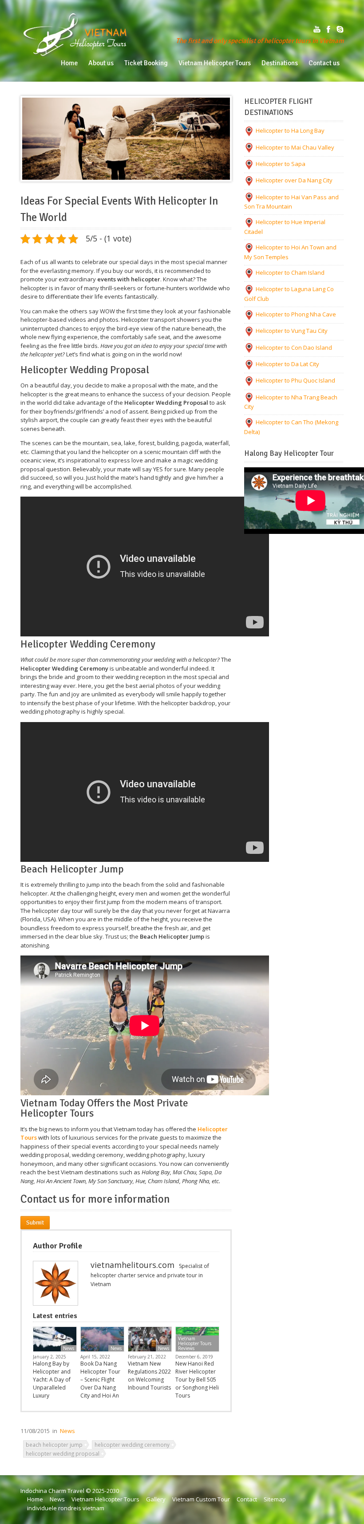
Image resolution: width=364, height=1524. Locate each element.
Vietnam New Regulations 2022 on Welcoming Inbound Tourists (149, 1375)
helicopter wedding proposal (62, 1453)
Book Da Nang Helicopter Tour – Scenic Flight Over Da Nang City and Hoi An (100, 1379)
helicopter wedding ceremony (132, 1444)
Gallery (156, 1499)
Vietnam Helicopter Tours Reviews (194, 1343)
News (68, 1348)
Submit (35, 1222)
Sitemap (275, 1499)
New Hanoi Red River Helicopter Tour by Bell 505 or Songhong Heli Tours (197, 1379)
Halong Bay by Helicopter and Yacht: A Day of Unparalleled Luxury (52, 1379)
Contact (247, 1499)
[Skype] (340, 29)
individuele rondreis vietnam (65, 1508)
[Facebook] (328, 29)
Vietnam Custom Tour (201, 1499)
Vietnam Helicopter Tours (105, 1499)
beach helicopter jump (54, 1444)
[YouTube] (316, 29)
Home (35, 1499)
